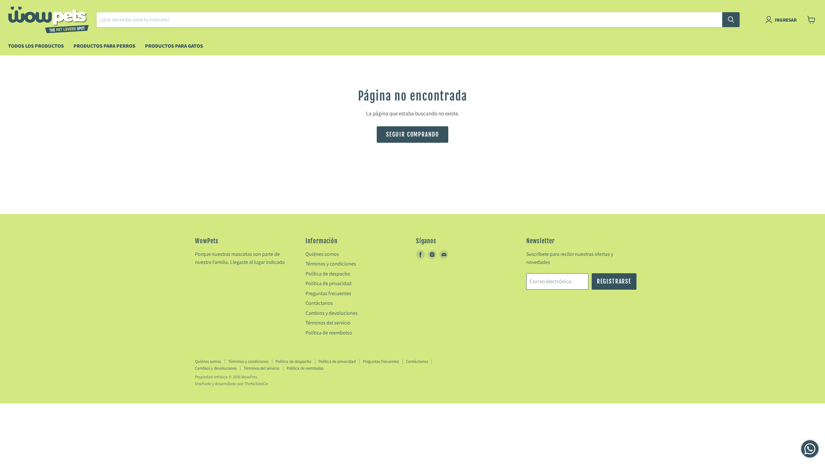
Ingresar (786, 20)
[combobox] (409, 19)
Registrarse (614, 281)
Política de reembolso (329, 332)
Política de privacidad (329, 283)
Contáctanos (319, 303)
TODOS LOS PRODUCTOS (36, 46)
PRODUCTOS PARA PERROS (104, 46)
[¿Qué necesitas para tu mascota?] (731, 19)
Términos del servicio (328, 322)
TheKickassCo (256, 383)
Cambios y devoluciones (332, 313)
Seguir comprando (412, 134)
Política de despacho (328, 273)
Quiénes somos (322, 254)
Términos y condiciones (331, 263)
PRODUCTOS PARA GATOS (174, 46)
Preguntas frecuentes (328, 293)
